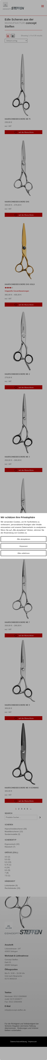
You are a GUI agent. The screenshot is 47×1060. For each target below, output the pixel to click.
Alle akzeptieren (23, 539)
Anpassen (23, 546)
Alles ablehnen (23, 553)
